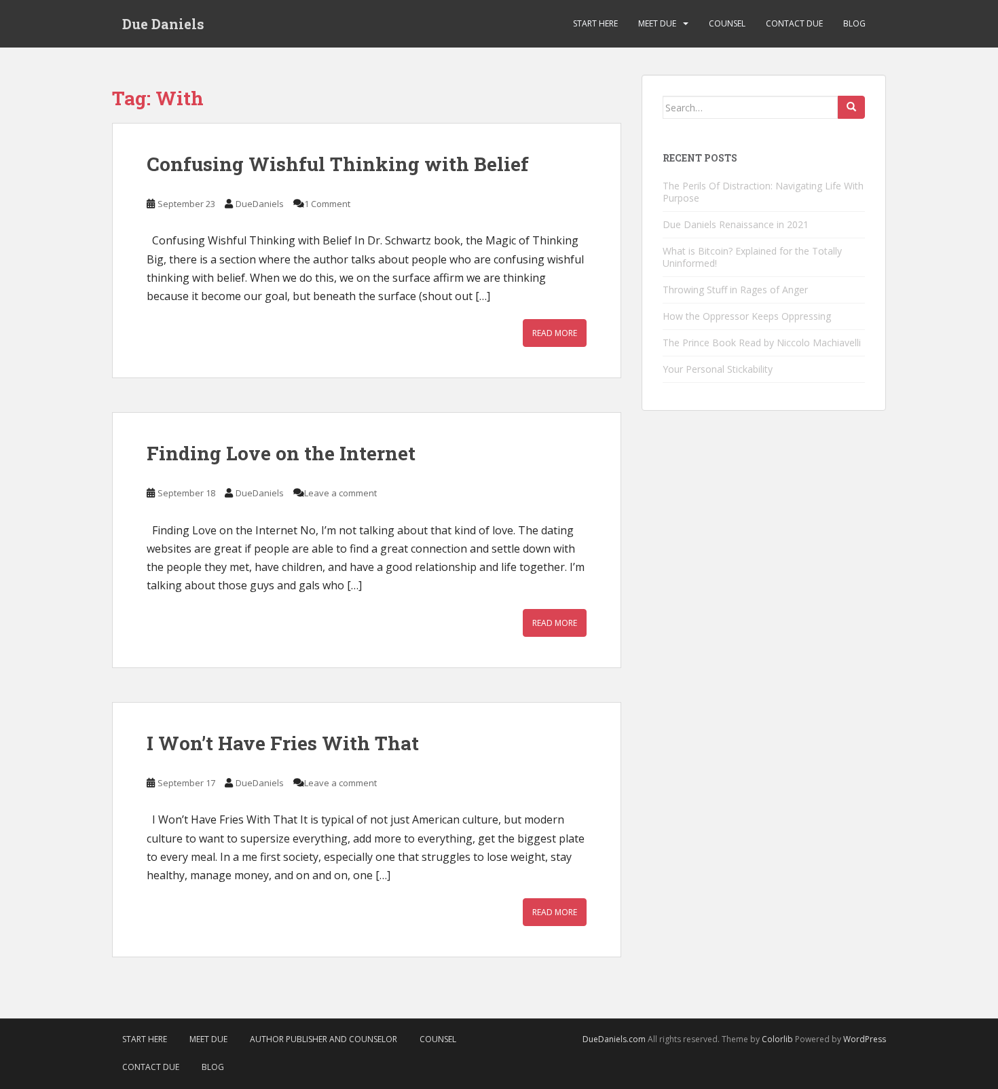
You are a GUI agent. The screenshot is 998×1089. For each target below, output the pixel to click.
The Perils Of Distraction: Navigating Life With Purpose (763, 191)
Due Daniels (163, 24)
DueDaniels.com (614, 1039)
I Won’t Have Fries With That (283, 743)
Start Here (595, 23)
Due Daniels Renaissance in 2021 (736, 224)
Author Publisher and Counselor (323, 1039)
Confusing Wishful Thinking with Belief (338, 164)
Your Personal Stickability (718, 369)
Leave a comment (340, 493)
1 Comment (327, 204)
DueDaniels (260, 204)
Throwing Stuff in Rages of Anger (735, 289)
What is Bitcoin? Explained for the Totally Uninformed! (752, 257)
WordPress (864, 1039)
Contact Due (794, 23)
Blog (854, 23)
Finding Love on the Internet (281, 453)
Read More (554, 333)
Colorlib (777, 1039)
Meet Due (657, 23)
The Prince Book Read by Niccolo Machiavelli (762, 342)
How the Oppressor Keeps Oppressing (747, 316)
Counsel (727, 23)
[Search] (851, 107)
